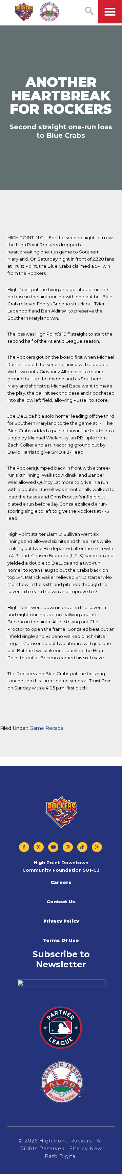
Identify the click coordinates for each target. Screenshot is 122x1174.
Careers (61, 882)
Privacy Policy (61, 921)
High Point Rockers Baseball (37, 12)
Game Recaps (46, 728)
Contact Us (61, 901)
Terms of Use (61, 940)
